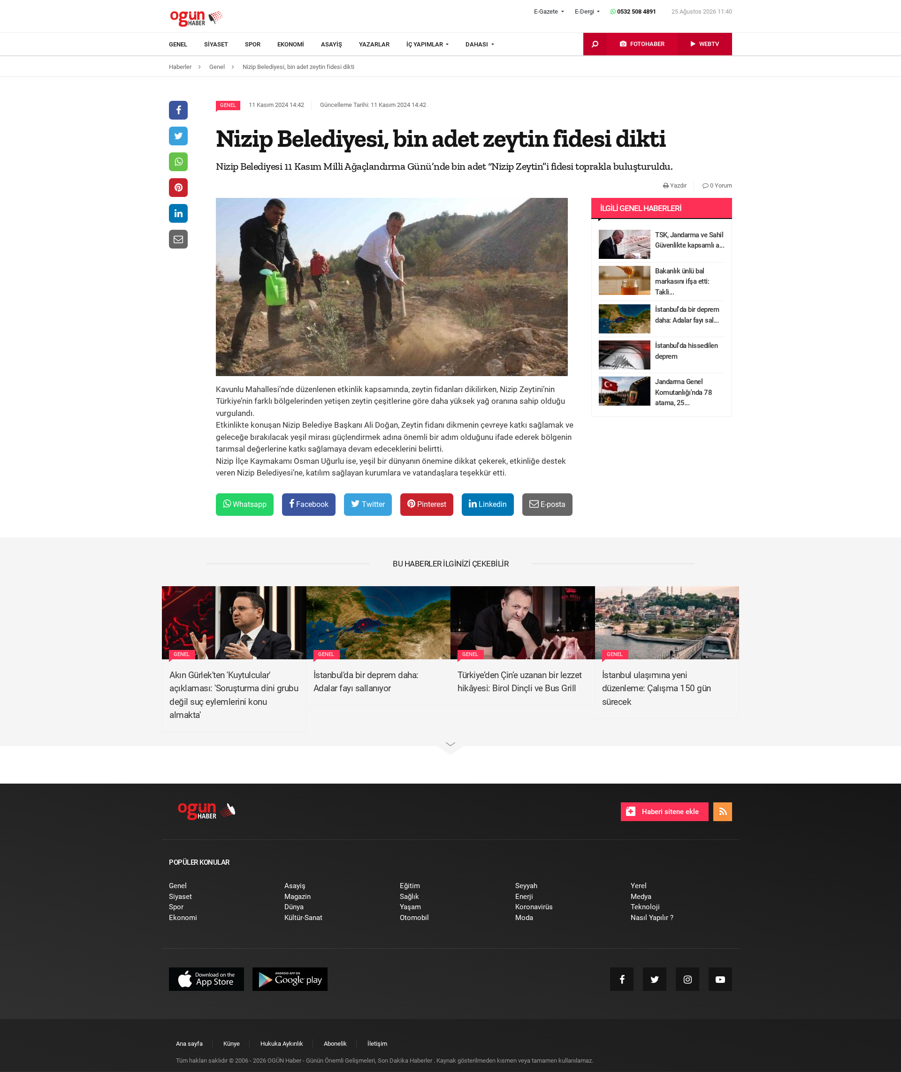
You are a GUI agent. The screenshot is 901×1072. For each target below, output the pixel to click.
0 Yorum (720, 185)
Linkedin (492, 504)
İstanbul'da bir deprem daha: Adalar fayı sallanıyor (366, 682)
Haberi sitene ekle (669, 812)
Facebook (311, 504)
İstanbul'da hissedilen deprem (686, 351)
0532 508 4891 (636, 11)
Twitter (372, 504)
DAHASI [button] (477, 44)
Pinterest (430, 504)
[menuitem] (186, 44)
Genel (228, 105)
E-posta (552, 504)
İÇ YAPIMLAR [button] (425, 44)
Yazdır (678, 185)
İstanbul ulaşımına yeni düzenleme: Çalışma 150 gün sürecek (656, 688)
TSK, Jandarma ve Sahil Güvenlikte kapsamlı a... (689, 240)
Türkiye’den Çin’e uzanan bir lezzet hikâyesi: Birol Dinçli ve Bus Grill (520, 682)
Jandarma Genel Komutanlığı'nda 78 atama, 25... (683, 392)
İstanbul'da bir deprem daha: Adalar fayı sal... (687, 315)
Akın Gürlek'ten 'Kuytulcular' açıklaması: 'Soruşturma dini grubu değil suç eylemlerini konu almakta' (233, 695)
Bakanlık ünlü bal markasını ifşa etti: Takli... (682, 281)
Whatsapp (249, 504)
